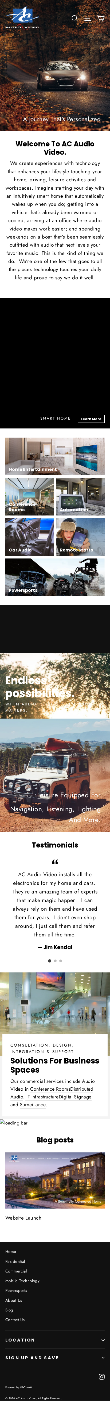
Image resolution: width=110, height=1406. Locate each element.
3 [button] (60, 961)
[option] (55, 662)
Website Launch (23, 1217)
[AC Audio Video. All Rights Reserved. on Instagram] (102, 1376)
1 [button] (49, 960)
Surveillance (33, 1104)
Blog (9, 1310)
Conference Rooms (50, 1089)
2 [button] (55, 961)
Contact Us (15, 1320)
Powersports (16, 1290)
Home (10, 1251)
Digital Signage (75, 1096)
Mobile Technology (22, 1281)
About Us (13, 1300)
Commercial (16, 1271)
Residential (15, 1261)
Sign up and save (32, 1358)
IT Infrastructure (42, 1096)
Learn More (91, 419)
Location (20, 1340)
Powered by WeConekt (18, 1387)
